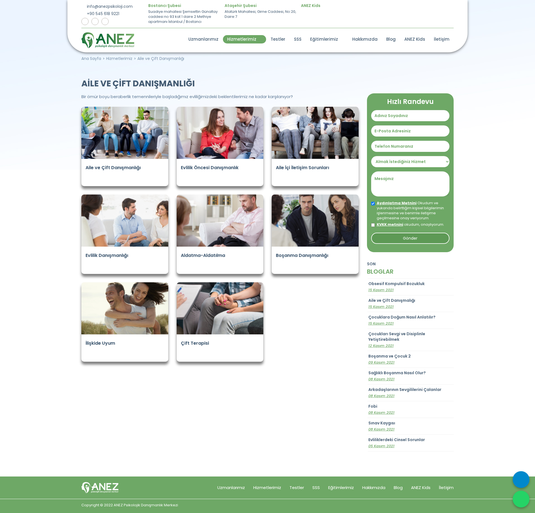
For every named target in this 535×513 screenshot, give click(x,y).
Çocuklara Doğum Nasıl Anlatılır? (402, 320)
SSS (297, 39)
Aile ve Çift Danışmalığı (391, 303)
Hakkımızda (365, 39)
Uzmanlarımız (203, 39)
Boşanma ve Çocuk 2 (389, 359)
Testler (278, 39)
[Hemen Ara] (521, 479)
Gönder (410, 238)
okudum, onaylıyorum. (410, 224)
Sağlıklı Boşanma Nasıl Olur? (397, 376)
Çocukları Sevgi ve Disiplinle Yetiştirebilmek (396, 339)
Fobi (381, 409)
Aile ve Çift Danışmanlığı (160, 58)
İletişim (441, 39)
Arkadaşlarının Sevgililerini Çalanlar (404, 392)
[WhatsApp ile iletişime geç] (521, 499)
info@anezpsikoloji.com (109, 6)
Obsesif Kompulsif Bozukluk (396, 287)
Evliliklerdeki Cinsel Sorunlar (396, 443)
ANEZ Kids (414, 39)
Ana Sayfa (91, 58)
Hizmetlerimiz (243, 39)
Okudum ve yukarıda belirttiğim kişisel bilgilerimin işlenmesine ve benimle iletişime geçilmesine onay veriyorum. (410, 211)
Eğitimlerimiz (325, 39)
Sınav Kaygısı (381, 426)
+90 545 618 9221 (102, 13)
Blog (391, 39)
